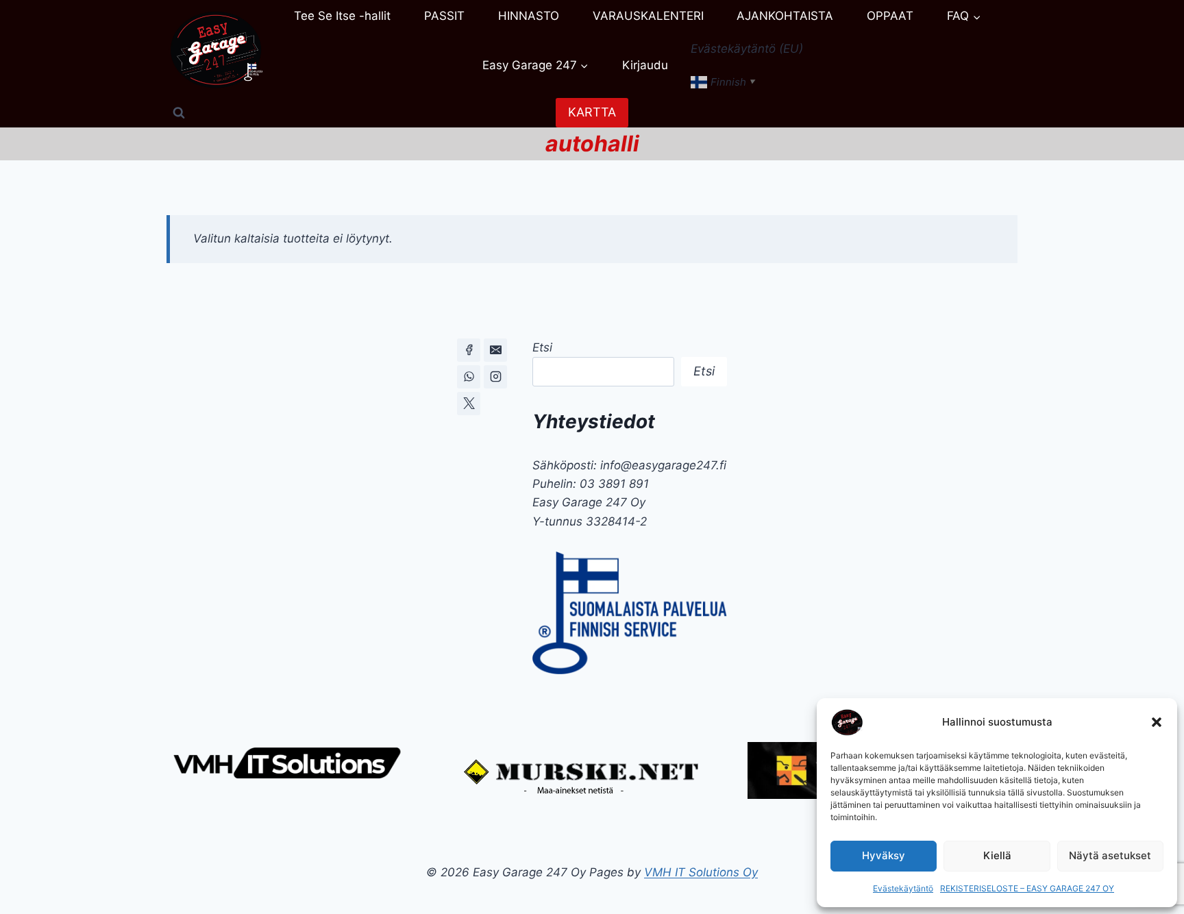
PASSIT (444, 16)
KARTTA (592, 112)
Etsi (542, 347)
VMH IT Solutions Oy (701, 872)
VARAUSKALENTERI (648, 16)
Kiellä (997, 855)
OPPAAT (890, 16)
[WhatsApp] (468, 376)
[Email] (495, 350)
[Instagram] (495, 376)
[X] (468, 403)
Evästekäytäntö (903, 888)
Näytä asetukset (1110, 855)
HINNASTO (528, 16)
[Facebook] (468, 350)
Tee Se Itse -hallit (342, 16)
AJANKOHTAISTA (785, 16)
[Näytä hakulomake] (178, 113)
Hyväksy (883, 855)
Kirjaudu (645, 65)
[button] (1156, 722)
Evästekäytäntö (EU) (747, 48)
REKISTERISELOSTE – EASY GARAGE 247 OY (1027, 888)
